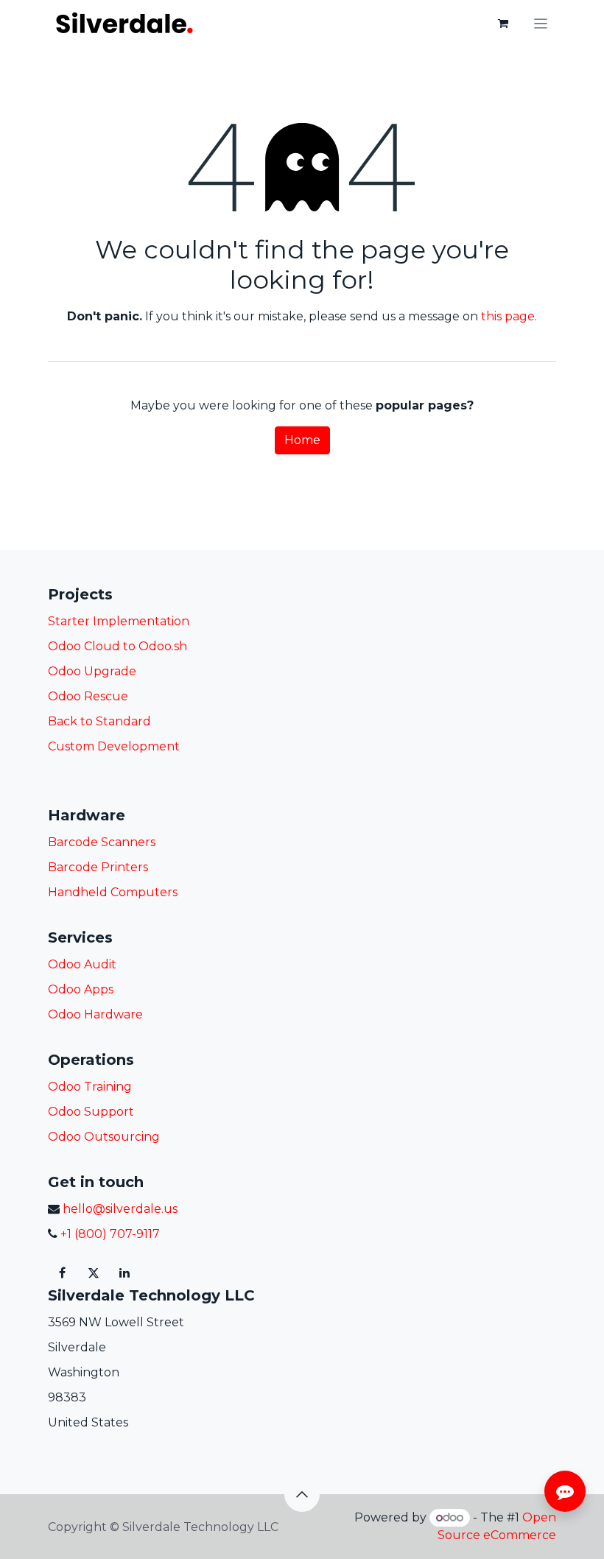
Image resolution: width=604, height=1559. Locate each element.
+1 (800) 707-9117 (108, 1234)
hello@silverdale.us (120, 1209)
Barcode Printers (98, 867)
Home (302, 440)
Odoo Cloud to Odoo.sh (117, 646)
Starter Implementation (118, 621)
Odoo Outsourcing (104, 1137)
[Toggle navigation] (541, 23)
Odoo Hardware (95, 1014)
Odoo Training (90, 1087)
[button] (302, 1494)
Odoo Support (91, 1112)
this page (508, 316)
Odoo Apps (80, 989)
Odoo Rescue (88, 696)
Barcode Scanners (101, 842)
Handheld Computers (113, 892)
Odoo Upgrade (92, 671)
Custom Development (114, 746)
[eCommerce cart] (503, 23)
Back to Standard (99, 721)
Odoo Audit (82, 964)
